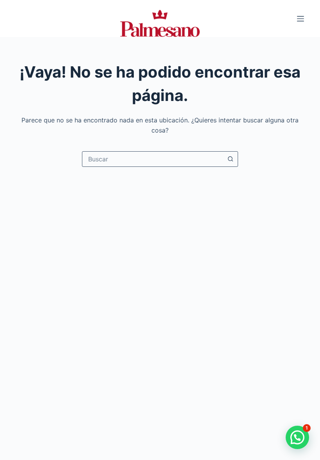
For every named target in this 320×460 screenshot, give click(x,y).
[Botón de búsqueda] (230, 159)
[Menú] (300, 18)
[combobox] (152, 159)
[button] (297, 437)
